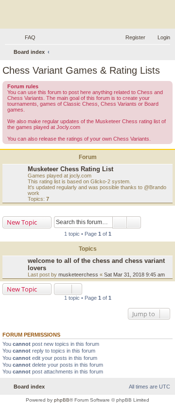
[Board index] (87, 15)
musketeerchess (78, 274)
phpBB (62, 400)
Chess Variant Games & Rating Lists (81, 70)
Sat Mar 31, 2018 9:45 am (134, 274)
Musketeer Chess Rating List (70, 169)
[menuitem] (25, 37)
